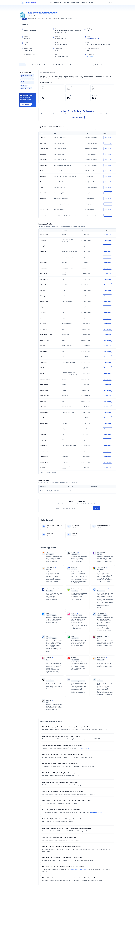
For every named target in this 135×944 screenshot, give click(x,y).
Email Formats (59, 64)
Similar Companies (81, 64)
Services (91, 2)
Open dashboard (26, 104)
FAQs (101, 64)
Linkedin (72, 869)
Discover (83, 2)
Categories (66, 2)
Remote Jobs (57, 2)
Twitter (77, 869)
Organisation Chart (37, 64)
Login (110, 2)
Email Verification (70, 64)
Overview (22, 64)
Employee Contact (49, 64)
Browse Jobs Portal (77, 117)
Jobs (51, 2)
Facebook (83, 869)
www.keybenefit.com (93, 38)
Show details (108, 137)
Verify (96, 508)
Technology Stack (93, 64)
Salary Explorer (75, 2)
